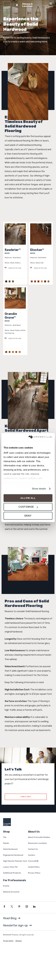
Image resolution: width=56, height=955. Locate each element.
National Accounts (11, 892)
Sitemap (18, 941)
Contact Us (33, 849)
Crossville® (33, 861)
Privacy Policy (34, 873)
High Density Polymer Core (15, 861)
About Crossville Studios (39, 837)
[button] (29, 5)
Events (6, 886)
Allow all (28, 498)
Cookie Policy (34, 867)
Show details (39, 488)
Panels (6, 843)
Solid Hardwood (10, 849)
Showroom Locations (37, 843)
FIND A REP (26, 797)
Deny (28, 515)
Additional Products (12, 873)
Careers (31, 855)
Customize (26, 507)
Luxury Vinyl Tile (10, 867)
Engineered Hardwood (13, 855)
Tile (4, 837)
